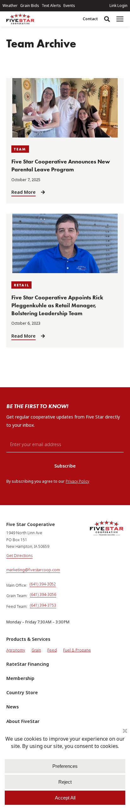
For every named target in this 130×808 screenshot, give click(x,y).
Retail (21, 285)
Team (20, 149)
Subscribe (65, 466)
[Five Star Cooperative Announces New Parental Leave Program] (65, 136)
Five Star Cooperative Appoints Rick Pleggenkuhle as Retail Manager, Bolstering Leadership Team (57, 305)
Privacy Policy (77, 481)
